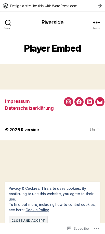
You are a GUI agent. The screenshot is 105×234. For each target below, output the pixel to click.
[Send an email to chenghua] (99, 101)
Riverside (52, 22)
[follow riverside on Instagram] (68, 101)
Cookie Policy (37, 210)
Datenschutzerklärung (29, 108)
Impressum (17, 101)
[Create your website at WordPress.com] (52, 6)
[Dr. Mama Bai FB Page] (79, 101)
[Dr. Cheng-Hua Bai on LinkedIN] (89, 101)
